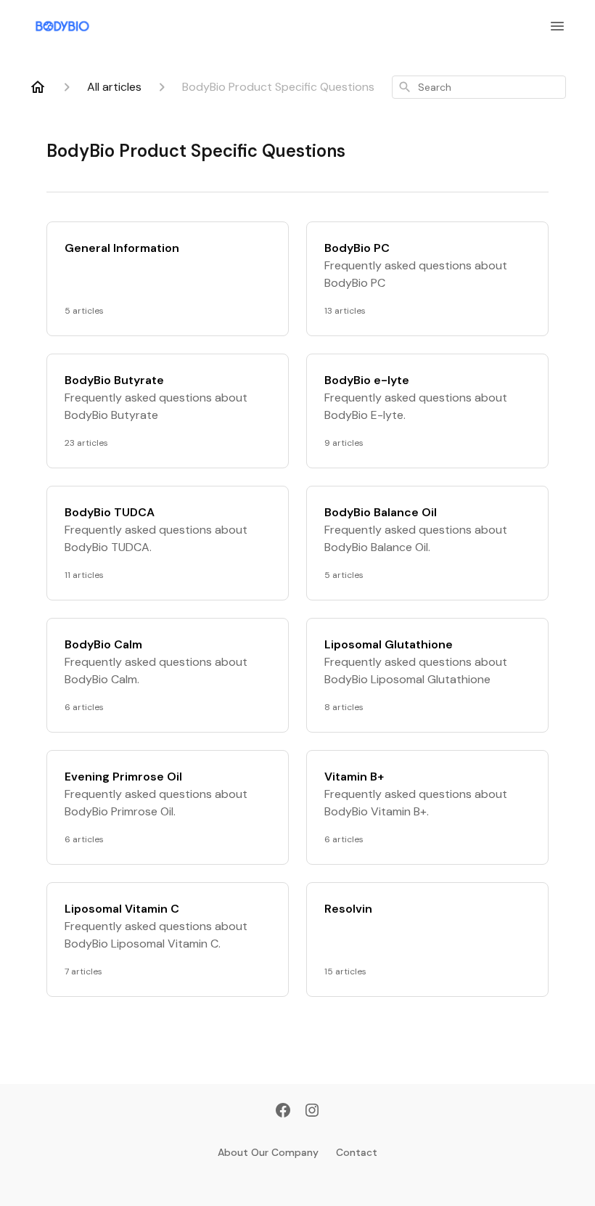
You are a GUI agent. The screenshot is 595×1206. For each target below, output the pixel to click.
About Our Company (268, 1152)
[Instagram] (312, 1111)
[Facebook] (283, 1111)
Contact (356, 1152)
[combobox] (479, 87)
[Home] (37, 87)
